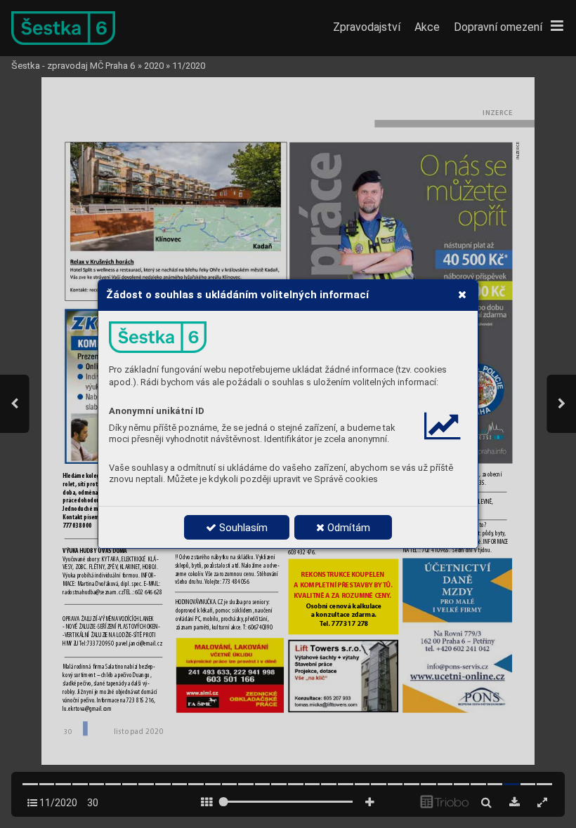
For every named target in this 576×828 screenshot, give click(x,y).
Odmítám (347, 527)
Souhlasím (242, 527)
